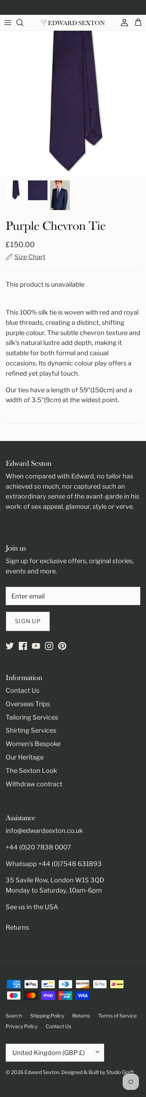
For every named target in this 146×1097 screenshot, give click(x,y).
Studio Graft (120, 1072)
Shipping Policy (47, 1016)
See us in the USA (32, 907)
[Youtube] (36, 646)
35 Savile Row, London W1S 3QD (55, 880)
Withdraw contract (34, 784)
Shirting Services (31, 730)
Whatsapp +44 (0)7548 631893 (54, 864)
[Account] (122, 22)
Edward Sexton (41, 1072)
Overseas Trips (28, 704)
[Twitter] (10, 646)
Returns (17, 927)
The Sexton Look (31, 770)
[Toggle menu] (8, 22)
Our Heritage (25, 757)
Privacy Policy (22, 1026)
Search (14, 1016)
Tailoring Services (32, 717)
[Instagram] (49, 646)
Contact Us (22, 690)
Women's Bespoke (33, 743)
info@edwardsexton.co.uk (44, 830)
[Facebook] (23, 646)
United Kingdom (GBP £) (48, 1052)
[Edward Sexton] (73, 23)
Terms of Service (117, 1016)
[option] (73, 103)
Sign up (28, 621)
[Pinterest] (62, 646)
